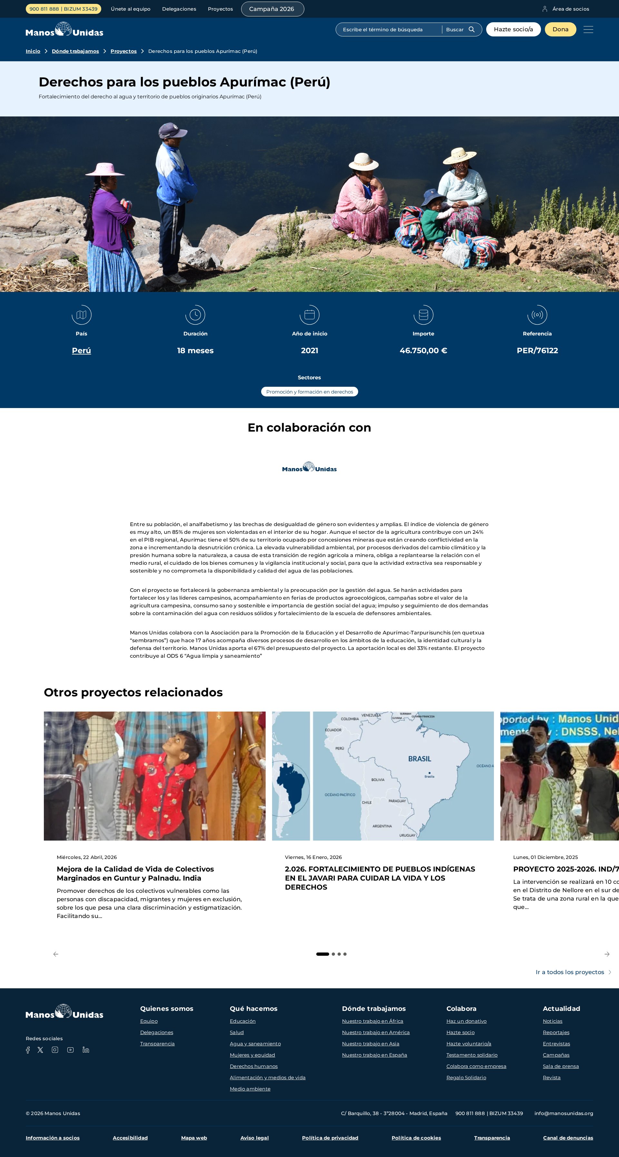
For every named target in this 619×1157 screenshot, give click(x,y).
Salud (237, 1032)
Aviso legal (255, 1138)
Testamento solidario (472, 1055)
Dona (561, 29)
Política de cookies (416, 1138)
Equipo (149, 1021)
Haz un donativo (467, 1021)
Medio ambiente (250, 1089)
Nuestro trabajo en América (376, 1032)
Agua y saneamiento (255, 1044)
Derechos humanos (254, 1066)
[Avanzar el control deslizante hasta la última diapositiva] (56, 954)
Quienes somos (167, 1008)
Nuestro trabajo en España (374, 1055)
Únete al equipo (131, 9)
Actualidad (561, 1008)
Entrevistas (556, 1044)
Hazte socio (461, 1032)
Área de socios (571, 9)
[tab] (322, 954)
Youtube (70, 1050)
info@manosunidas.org (564, 1113)
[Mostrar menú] (586, 29)
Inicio (33, 51)
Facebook (28, 1049)
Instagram (55, 1050)
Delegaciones (179, 9)
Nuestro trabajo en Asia (370, 1044)
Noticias (553, 1021)
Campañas (556, 1055)
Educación (243, 1021)
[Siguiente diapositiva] (607, 954)
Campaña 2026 (271, 9)
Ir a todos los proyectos (570, 972)
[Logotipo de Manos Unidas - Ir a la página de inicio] (64, 34)
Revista (552, 1077)
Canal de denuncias (568, 1138)
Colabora (462, 1008)
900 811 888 (44, 9)
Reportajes (556, 1032)
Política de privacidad (330, 1138)
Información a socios (53, 1138)
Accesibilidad (130, 1138)
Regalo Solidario (466, 1077)
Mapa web (194, 1138)
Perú (81, 350)
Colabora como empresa (476, 1066)
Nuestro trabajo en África (372, 1021)
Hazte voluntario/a (469, 1044)
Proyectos (220, 9)
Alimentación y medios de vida (268, 1077)
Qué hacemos (254, 1008)
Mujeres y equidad (252, 1055)
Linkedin (86, 1050)
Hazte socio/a (514, 29)
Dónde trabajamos (75, 51)
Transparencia (157, 1044)
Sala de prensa (561, 1066)
